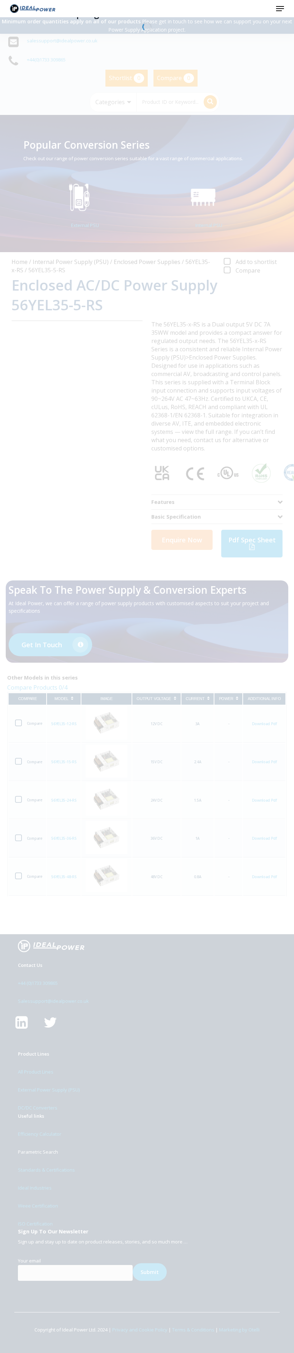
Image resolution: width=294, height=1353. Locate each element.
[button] (280, 8)
